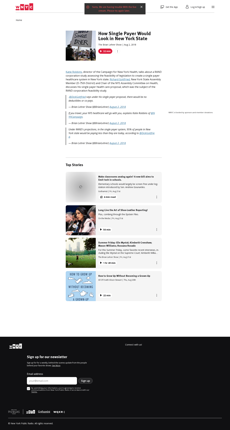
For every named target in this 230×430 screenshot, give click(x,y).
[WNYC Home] (24, 6)
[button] (114, 187)
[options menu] (117, 51)
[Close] (141, 7)
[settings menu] (213, 7)
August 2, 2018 (118, 107)
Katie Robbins (74, 72)
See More (56, 365)
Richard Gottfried (120, 79)
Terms (34, 392)
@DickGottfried (77, 97)
